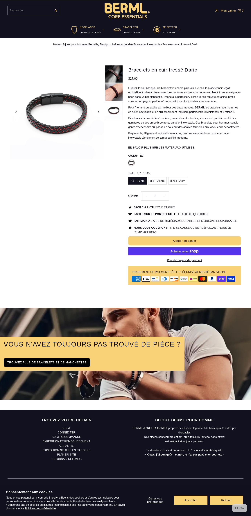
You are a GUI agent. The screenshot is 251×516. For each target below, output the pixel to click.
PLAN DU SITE (66, 454)
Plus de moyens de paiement (184, 260)
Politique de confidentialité (40, 508)
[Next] (98, 112)
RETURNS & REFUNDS (66, 458)
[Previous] (16, 112)
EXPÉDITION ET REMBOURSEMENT (66, 441)
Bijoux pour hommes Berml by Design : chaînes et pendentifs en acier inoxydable (111, 44)
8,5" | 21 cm (157, 180)
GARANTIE (66, 445)
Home (56, 44)
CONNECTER (66, 432)
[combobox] (29, 10)
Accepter (191, 500)
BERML (66, 428)
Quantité (133, 195)
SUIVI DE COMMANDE (66, 436)
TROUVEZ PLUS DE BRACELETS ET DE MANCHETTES (47, 362)
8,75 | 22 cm (177, 180)
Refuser (226, 500)
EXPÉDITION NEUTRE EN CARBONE (66, 450)
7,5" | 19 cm (137, 180)
